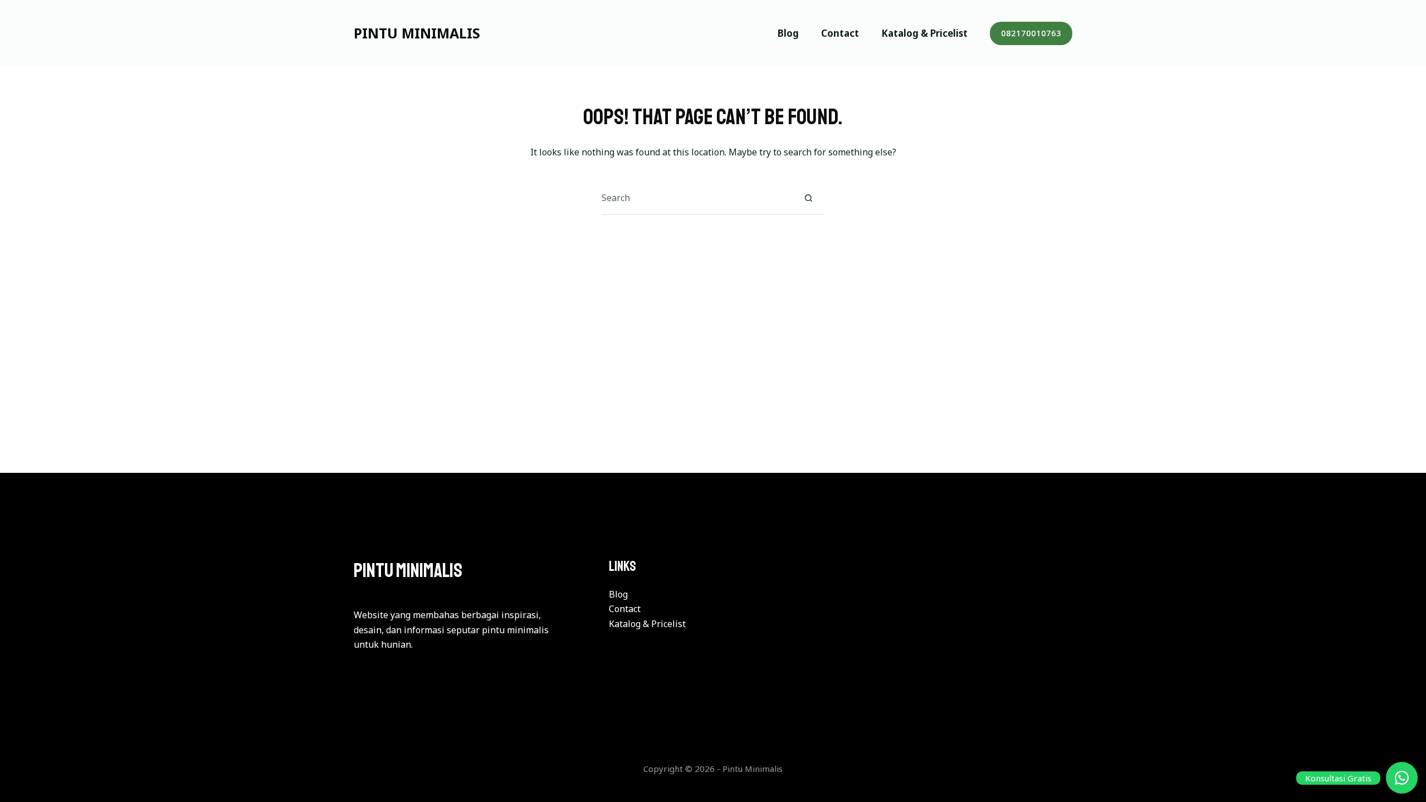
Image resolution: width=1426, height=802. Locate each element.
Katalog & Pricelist (924, 33)
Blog (788, 33)
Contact (840, 33)
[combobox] (697, 197)
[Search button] (808, 198)
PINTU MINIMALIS (417, 32)
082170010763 (1031, 32)
